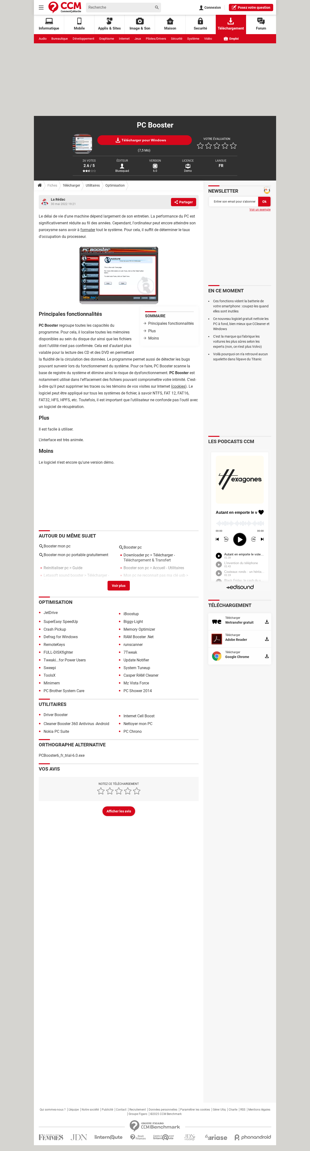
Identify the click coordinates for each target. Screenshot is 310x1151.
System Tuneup (137, 668)
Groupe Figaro (138, 1114)
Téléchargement (231, 28)
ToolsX (49, 675)
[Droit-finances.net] (138, 1137)
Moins (153, 338)
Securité (200, 28)
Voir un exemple (260, 209)
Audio (42, 38)
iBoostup (131, 614)
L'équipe (74, 1109)
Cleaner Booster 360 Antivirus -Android (76, 723)
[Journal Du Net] (78, 1137)
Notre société (90, 1109)
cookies (178, 386)
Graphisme (106, 38)
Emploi (234, 38)
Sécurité (176, 38)
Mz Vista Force (136, 683)
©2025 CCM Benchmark (166, 1114)
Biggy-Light (133, 621)
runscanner (133, 644)
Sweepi (50, 668)
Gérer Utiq (219, 1109)
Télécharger (71, 185)
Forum (261, 28)
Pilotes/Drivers (156, 38)
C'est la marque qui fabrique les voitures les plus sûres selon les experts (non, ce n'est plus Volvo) (237, 341)
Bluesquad (122, 171)
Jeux (137, 38)
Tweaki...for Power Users (65, 660)
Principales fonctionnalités (171, 323)
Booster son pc (136, 568)
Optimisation (115, 185)
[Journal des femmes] (51, 1137)
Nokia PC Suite (56, 731)
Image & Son (140, 28)
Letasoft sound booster (63, 575)
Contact (121, 1109)
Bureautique (59, 38)
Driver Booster (56, 714)
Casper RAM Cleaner (141, 675)
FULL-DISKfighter (58, 652)
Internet (124, 38)
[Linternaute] (109, 1137)
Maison (170, 28)
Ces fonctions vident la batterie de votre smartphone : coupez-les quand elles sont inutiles (241, 306)
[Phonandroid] (253, 1137)
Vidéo (208, 38)
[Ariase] (216, 1137)
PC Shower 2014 (138, 691)
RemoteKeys (54, 644)
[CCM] (64, 7)
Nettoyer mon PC (138, 723)
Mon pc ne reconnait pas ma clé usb (154, 575)
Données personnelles (163, 1109)
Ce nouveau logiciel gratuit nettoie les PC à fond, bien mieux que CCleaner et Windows (241, 324)
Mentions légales (259, 1109)
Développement (83, 38)
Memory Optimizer (139, 629)
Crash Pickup (55, 629)
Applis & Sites (109, 28)
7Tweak (130, 652)
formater (87, 229)
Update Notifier (136, 660)
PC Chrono (133, 731)
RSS (242, 1109)
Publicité (107, 1109)
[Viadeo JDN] (190, 1137)
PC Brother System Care (64, 691)
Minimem (52, 683)
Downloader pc (136, 555)
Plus (152, 331)
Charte (233, 1109)
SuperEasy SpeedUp (61, 621)
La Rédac (58, 199)
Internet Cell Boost (139, 716)
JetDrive (51, 612)
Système (193, 38)
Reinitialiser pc (56, 568)
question (254, 7)
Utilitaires (93, 185)
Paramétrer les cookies (195, 1109)
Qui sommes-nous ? (53, 1109)
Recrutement (137, 1109)
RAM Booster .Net (139, 637)
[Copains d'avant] (163, 1137)
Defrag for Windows (61, 637)
